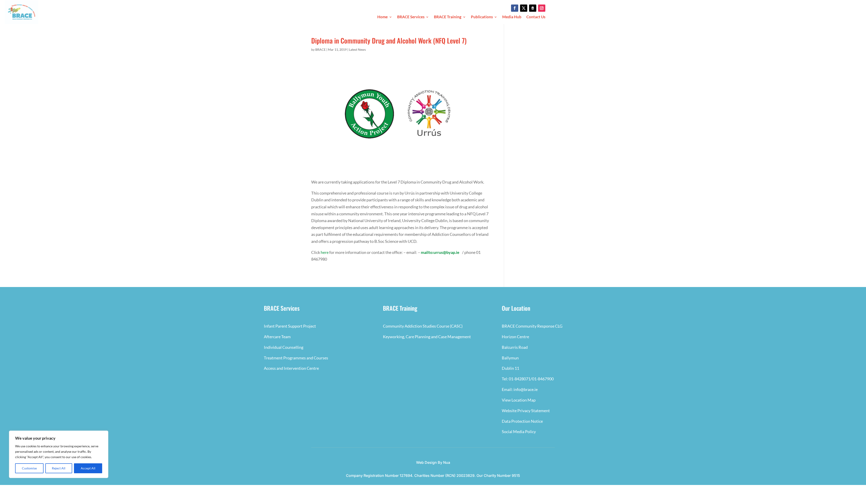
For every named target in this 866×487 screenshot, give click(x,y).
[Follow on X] (523, 8)
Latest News (357, 49)
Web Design (426, 462)
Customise (29, 468)
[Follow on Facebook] (514, 8)
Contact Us (535, 17)
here (325, 252)
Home (382, 17)
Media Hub (511, 17)
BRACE (320, 49)
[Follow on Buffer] (532, 8)
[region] (58, 454)
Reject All (58, 468)
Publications (482, 17)
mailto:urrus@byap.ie (440, 252)
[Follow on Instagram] (541, 8)
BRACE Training (447, 17)
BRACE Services (410, 17)
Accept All (88, 468)
